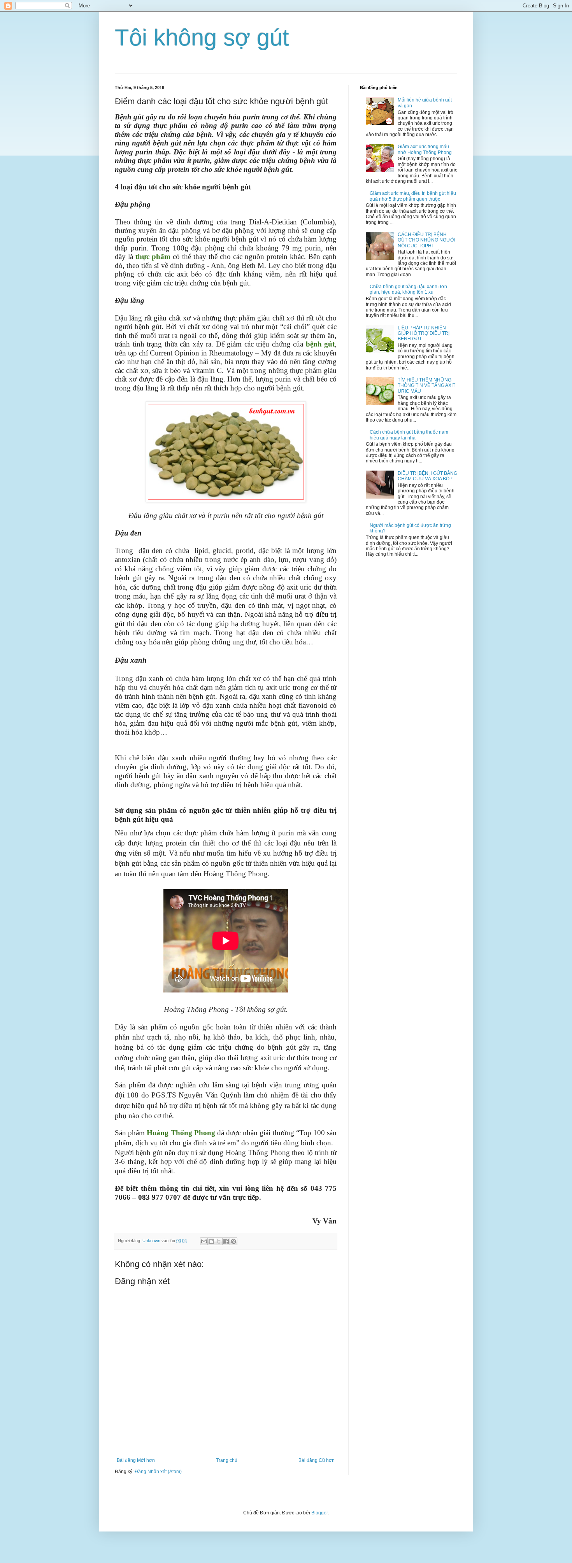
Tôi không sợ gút (202, 38)
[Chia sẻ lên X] (219, 1241)
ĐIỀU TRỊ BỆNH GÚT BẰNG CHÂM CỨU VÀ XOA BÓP (427, 476)
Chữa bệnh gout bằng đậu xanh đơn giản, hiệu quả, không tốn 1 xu (408, 289)
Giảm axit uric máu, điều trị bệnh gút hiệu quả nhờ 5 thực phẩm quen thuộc (413, 196)
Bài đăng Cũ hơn (316, 1460)
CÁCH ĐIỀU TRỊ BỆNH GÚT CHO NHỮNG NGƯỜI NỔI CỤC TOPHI (426, 240)
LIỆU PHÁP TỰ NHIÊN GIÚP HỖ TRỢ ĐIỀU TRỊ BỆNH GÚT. (423, 333)
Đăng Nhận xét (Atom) (158, 1471)
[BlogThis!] (211, 1241)
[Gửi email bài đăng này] (204, 1241)
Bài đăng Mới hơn (136, 1460)
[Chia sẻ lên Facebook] (226, 1241)
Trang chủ (226, 1460)
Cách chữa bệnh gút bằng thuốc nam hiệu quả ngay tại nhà (409, 434)
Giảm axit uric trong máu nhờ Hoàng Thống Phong (425, 149)
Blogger (319, 1513)
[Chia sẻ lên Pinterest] (233, 1241)
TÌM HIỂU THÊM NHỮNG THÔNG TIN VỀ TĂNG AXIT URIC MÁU (426, 385)
